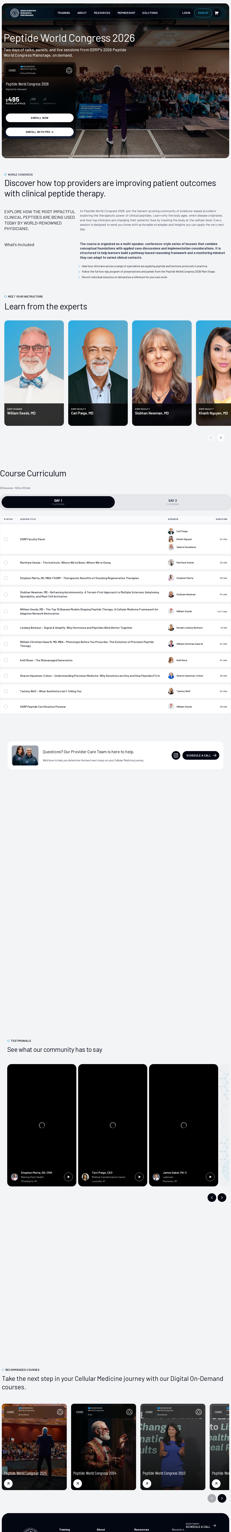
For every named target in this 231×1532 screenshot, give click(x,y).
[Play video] (68, 1176)
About (82, 12)
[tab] (58, 502)
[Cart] (216, 13)
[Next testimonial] (222, 1197)
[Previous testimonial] (212, 1197)
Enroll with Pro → (40, 131)
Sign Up (203, 12)
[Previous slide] (210, 437)
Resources (102, 12)
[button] (212, 1498)
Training (63, 12)
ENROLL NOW (39, 117)
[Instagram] (176, 755)
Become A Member (183, 1529)
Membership (126, 12)
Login (186, 12)
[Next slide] (221, 437)
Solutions (150, 12)
